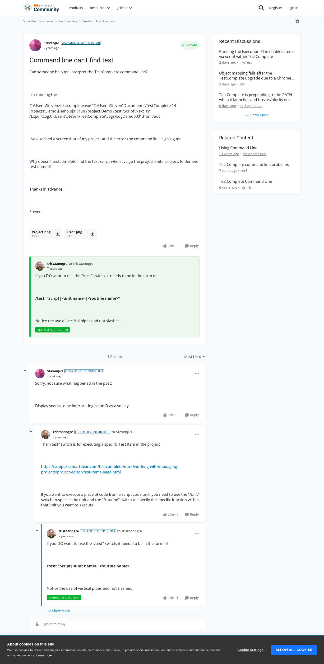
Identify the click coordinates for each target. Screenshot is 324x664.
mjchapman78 (251, 105)
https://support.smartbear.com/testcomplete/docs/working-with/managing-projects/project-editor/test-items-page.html (109, 469)
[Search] (261, 8)
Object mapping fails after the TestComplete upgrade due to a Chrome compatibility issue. (255, 76)
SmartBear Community (38, 21)
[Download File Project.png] (57, 234)
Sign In (292, 7)
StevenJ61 (52, 43)
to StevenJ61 (121, 432)
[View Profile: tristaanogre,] (40, 266)
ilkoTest (246, 62)
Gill (242, 84)
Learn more (44, 655)
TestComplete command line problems (254, 164)
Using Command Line (238, 147)
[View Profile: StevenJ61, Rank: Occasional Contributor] (35, 45)
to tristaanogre (81, 263)
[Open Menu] (297, 21)
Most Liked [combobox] (195, 356)
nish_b (246, 187)
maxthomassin (254, 154)
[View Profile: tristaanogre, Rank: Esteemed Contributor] (46, 434)
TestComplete (68, 21)
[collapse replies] (25, 371)
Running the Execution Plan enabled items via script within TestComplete (257, 54)
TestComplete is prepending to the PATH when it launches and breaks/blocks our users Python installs (255, 97)
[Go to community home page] (41, 8)
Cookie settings (250, 650)
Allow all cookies (294, 650)
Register (275, 7)
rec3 (244, 170)
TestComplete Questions (99, 21)
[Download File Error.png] (92, 234)
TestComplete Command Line (245, 181)
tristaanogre (57, 263)
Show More (61, 610)
